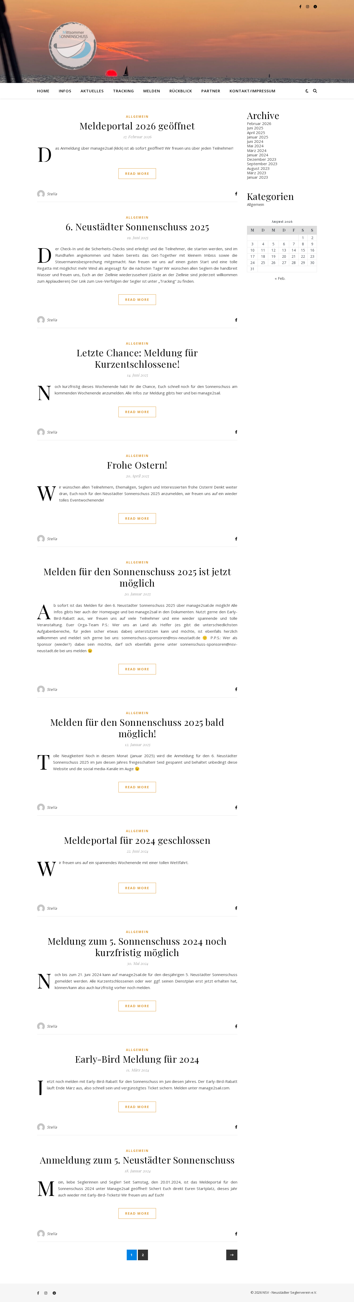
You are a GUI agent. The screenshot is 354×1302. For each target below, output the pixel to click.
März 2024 (256, 150)
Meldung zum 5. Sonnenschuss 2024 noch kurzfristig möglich (137, 946)
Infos (65, 90)
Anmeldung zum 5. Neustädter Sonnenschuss (137, 1159)
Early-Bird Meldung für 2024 (137, 1059)
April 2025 (256, 132)
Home (43, 90)
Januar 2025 (257, 137)
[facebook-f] (300, 6)
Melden (151, 90)
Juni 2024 (255, 141)
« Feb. (280, 278)
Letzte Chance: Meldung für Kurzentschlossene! (137, 358)
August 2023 (258, 168)
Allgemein (137, 116)
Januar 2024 (257, 154)
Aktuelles (92, 90)
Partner (210, 90)
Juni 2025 (255, 127)
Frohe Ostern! (137, 464)
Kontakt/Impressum (252, 90)
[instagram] (308, 6)
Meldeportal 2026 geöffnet (137, 125)
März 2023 (256, 172)
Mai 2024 (255, 145)
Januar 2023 (257, 177)
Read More (137, 173)
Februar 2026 (259, 123)
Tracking (123, 90)
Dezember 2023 (262, 159)
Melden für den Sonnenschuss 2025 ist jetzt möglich (137, 577)
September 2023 (262, 163)
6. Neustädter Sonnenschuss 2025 (137, 226)
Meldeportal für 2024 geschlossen (137, 840)
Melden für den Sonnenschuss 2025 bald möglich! (137, 728)
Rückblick (180, 90)
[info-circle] (315, 6)
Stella (52, 193)
